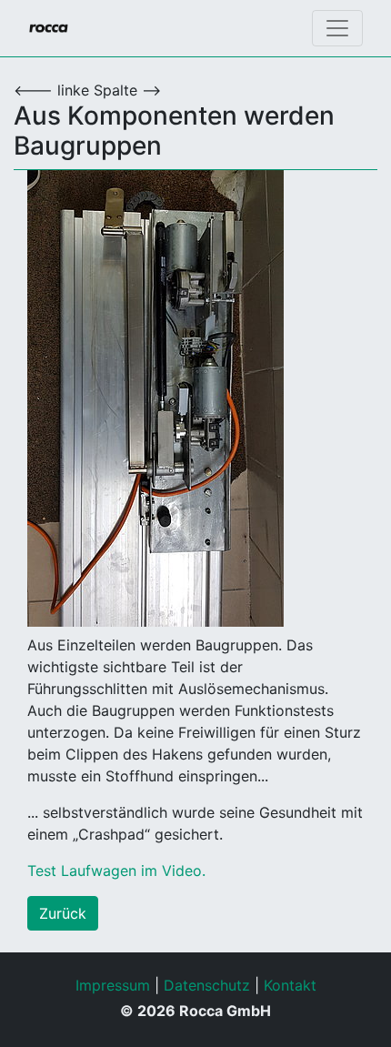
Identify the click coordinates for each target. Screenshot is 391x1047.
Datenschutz (207, 985)
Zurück (62, 913)
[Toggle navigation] (337, 28)
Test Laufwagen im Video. (116, 870)
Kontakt (290, 985)
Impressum (112, 985)
